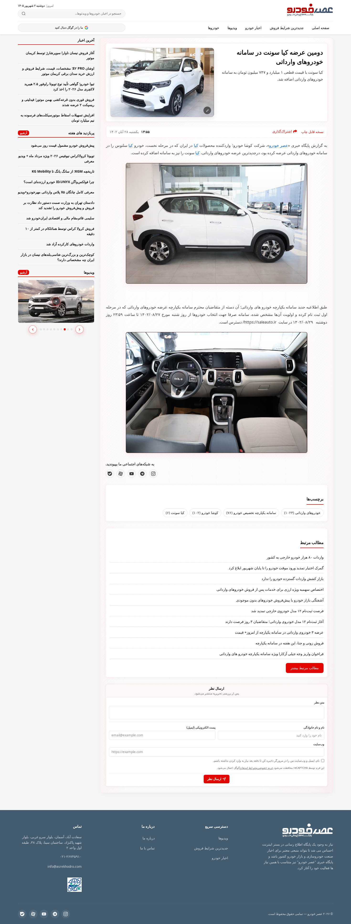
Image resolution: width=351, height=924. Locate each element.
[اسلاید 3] (48, 329)
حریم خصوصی (265, 768)
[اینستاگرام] (153, 473)
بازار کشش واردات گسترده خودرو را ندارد (292, 578)
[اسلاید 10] (71, 329)
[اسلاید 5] (54, 329)
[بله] (110, 473)
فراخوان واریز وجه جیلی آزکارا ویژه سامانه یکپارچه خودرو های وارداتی (271, 653)
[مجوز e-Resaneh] (66, 884)
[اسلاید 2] (44, 329)
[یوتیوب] (131, 473)
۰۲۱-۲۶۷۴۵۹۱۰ (71, 856)
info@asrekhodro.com (65, 866)
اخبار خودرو (253, 28)
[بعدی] (79, 329)
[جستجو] (23, 13)
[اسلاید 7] (61, 329)
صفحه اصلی (320, 28)
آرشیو (23, 133)
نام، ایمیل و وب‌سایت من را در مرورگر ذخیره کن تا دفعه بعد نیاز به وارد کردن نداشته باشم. (266, 760)
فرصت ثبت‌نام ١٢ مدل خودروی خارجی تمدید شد (287, 610)
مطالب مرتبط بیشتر (305, 668)
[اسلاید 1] (41, 329)
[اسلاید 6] (58, 329)
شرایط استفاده (247, 768)
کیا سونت (175, 512)
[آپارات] (120, 473)
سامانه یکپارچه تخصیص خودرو (251, 512)
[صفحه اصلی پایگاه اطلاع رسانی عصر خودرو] (310, 10)
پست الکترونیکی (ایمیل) (200, 727)
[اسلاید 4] (51, 329)
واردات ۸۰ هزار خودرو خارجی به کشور (295, 557)
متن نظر (319, 702)
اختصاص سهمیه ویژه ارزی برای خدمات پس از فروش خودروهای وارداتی (270, 589)
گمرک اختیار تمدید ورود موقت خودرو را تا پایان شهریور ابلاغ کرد (276, 567)
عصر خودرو (278, 145)
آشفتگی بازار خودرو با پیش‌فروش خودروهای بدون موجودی (280, 600)
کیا (196, 145)
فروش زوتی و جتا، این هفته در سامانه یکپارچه (289, 643)
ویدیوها (232, 28)
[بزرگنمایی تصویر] (162, 82)
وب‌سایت (318, 744)
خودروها (213, 28)
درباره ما (149, 838)
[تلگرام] (142, 473)
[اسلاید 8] (65, 329)
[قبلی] (33, 329)
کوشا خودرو (205, 512)
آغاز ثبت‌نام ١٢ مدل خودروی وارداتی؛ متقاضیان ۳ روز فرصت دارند (274, 621)
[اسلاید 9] (68, 329)
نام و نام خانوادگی (313, 727)
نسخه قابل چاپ (312, 131)
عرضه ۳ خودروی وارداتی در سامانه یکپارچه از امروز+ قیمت (279, 632)
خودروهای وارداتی (302, 512)
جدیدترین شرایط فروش (287, 28)
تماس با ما (147, 848)
